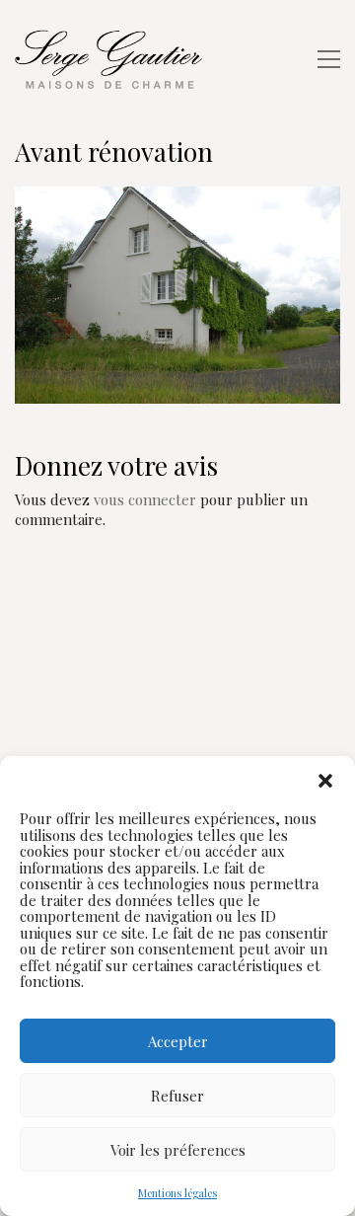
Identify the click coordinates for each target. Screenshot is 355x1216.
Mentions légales (177, 1192)
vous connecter (145, 499)
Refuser (177, 1095)
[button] (325, 781)
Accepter (178, 1041)
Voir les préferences (178, 1150)
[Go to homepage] (113, 59)
